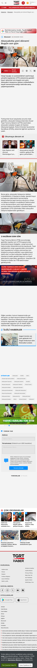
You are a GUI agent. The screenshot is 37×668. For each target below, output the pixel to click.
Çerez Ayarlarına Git (26, 665)
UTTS (20, 123)
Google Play (8, 600)
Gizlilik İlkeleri (28, 570)
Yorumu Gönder (19, 468)
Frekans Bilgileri (6, 576)
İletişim (3, 574)
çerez (3, 656)
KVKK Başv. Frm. (29, 582)
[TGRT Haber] (16, 3)
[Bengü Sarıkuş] (2, 71)
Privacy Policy (29, 573)
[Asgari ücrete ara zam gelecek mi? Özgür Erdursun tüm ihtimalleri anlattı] (9, 339)
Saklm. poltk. (5, 581)
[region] (18, 659)
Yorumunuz (17, 443)
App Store (23, 600)
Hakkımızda (5, 569)
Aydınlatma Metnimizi (15, 660)
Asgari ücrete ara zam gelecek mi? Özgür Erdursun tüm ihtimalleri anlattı (27, 339)
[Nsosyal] (34, 70)
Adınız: (5, 435)
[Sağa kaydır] (33, 148)
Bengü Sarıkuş (14, 70)
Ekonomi (10, 12)
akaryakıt (12, 121)
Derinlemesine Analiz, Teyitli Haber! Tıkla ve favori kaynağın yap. (18, 31)
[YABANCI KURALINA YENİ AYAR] (18, 414)
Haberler (3, 12)
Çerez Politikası (5, 578)
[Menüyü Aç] (5, 3)
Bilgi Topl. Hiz (28, 575)
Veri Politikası (28, 577)
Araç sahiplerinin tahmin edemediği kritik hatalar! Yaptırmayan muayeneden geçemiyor (22, 7)
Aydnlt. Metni (28, 580)
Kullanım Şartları (29, 568)
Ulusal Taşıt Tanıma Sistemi (17, 122)
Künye (3, 571)
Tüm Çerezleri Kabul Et (9, 665)
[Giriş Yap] (23, 3)
